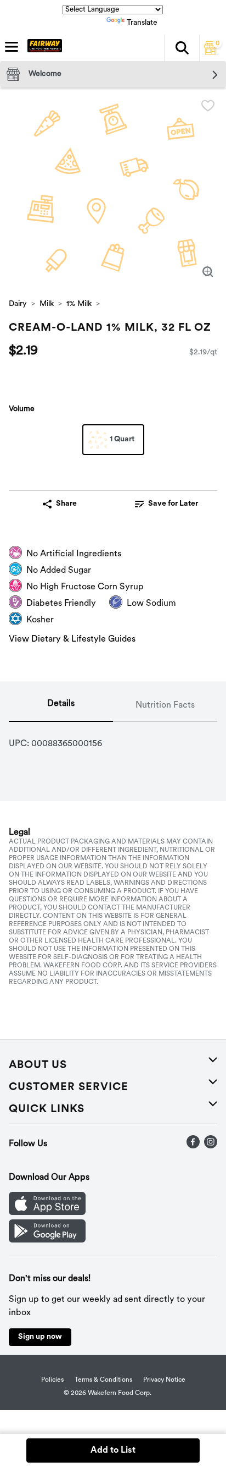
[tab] (61, 706)
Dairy (18, 304)
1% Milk (79, 304)
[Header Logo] (42, 48)
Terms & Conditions (103, 1380)
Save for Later (173, 504)
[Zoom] (208, 272)
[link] (166, 504)
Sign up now (40, 1337)
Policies (52, 1380)
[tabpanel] (113, 739)
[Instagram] (210, 1146)
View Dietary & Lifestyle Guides (72, 639)
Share (66, 504)
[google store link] (47, 1240)
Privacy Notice (164, 1380)
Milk (46, 304)
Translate (142, 23)
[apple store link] (47, 1212)
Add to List (113, 1450)
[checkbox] (207, 105)
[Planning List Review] (210, 52)
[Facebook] (193, 1146)
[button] (181, 48)
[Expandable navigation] (11, 47)
